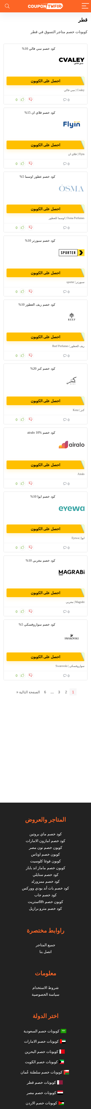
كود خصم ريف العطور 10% (36, 304)
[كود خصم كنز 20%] (71, 381)
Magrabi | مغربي (75, 602)
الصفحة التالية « (28, 692)
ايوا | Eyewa (78, 538)
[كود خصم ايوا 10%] (71, 509)
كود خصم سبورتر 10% (40, 240)
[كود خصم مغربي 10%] (71, 573)
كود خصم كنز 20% (42, 368)
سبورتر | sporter (75, 282)
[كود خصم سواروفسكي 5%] (71, 637)
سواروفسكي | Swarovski (70, 666)
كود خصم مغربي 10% (40, 560)
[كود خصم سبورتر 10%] (71, 253)
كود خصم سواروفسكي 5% (37, 624)
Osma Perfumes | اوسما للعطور (66, 218)
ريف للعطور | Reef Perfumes (68, 346)
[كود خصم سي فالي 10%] (71, 61)
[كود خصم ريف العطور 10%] (71, 317)
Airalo (80, 474)
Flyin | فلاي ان (76, 154)
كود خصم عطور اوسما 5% (37, 176)
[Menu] (85, 6)
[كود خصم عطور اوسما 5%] (71, 189)
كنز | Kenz (78, 410)
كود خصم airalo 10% (41, 432)
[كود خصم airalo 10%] (71, 445)
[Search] (7, 6)
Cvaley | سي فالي (74, 90)
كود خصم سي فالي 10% (38, 48)
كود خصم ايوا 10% (42, 496)
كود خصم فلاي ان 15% (39, 112)
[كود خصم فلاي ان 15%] (71, 125)
